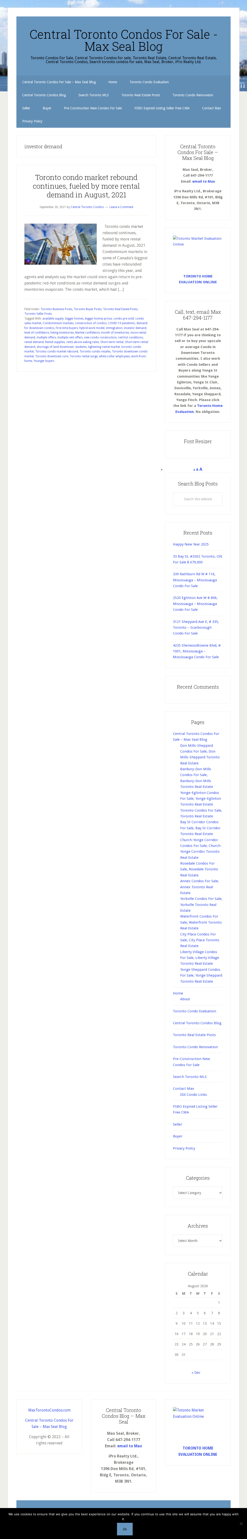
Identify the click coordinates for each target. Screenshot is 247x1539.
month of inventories (115, 332)
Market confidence (87, 332)
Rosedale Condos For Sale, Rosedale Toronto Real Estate (199, 869)
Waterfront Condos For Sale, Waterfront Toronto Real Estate (201, 922)
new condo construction (100, 337)
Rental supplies (55, 342)
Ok (125, 1529)
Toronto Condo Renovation (195, 1047)
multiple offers (46, 337)
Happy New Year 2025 (191, 544)
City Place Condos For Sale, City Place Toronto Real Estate (199, 940)
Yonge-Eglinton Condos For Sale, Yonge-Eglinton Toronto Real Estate (200, 799)
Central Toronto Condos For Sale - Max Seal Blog (123, 40)
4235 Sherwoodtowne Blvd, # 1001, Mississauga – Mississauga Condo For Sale (197, 651)
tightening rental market (104, 347)
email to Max (203, 181)
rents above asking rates (82, 342)
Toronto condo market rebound (56, 351)
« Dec (196, 1372)
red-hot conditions (130, 337)
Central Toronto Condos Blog (197, 1023)
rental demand (34, 342)
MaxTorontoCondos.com (49, 1410)
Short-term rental (112, 342)
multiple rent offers (70, 337)
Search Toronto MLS (190, 1077)
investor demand (135, 328)
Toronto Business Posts (56, 309)
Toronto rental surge (84, 356)
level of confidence (36, 332)
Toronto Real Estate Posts (120, 309)
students (81, 347)
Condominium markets (58, 323)
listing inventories (62, 332)
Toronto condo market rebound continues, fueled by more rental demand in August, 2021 (86, 185)
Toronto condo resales (95, 351)
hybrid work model (91, 328)
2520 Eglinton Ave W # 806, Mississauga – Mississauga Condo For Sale (195, 604)
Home (178, 993)
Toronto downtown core (51, 356)
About (185, 999)
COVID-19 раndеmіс (121, 323)
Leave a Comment (121, 207)
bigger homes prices (98, 318)
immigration (114, 328)
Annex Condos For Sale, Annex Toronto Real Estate (199, 887)
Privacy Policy (184, 1148)
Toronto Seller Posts (38, 313)
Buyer (177, 1136)
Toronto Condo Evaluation (194, 1011)
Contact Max (183, 1088)
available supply (53, 318)
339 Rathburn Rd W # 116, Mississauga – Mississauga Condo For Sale (195, 580)
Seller (177, 1124)
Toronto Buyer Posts (88, 309)
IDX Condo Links (193, 1094)
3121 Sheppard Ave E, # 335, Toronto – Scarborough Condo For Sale (196, 628)
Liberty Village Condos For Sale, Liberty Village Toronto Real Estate (199, 958)
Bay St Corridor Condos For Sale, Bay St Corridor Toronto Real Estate (200, 828)
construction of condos (91, 323)
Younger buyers (44, 361)
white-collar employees (114, 356)
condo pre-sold (123, 318)
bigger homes (74, 318)
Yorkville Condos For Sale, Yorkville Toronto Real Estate (201, 905)
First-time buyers (67, 328)
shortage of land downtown (55, 347)
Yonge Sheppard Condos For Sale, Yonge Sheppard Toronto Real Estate (201, 975)
